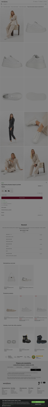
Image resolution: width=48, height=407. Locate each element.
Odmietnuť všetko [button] (38, 404)
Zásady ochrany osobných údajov (9, 404)
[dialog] (24, 203)
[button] (16, 405)
